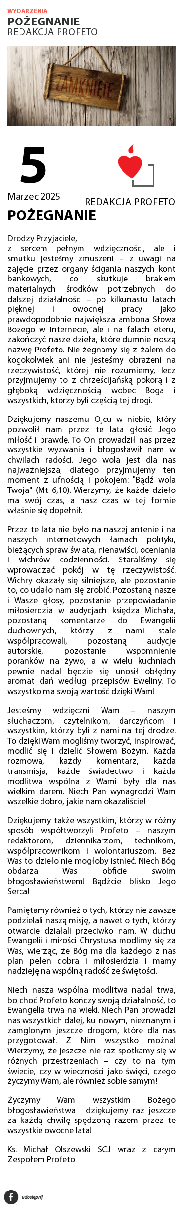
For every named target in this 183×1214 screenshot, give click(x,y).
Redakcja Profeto (52, 33)
